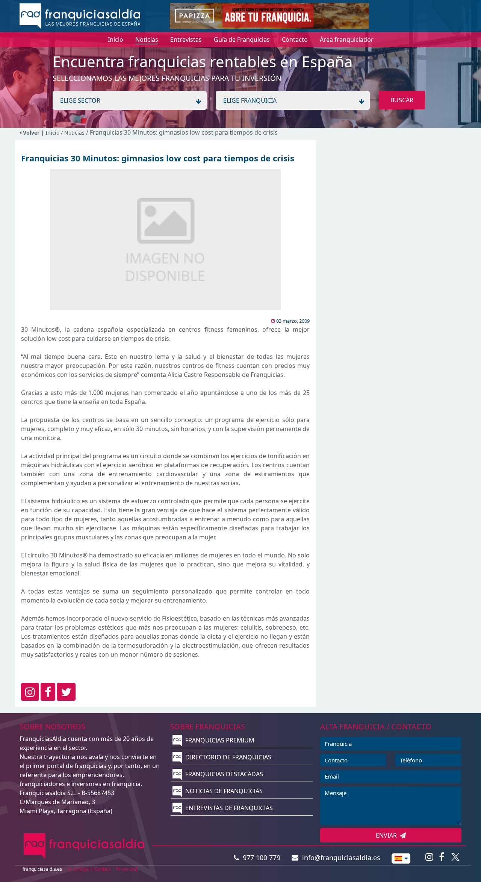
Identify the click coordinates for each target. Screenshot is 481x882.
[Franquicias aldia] (80, 15)
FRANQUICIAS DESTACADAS (223, 774)
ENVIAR (388, 835)
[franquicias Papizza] (269, 15)
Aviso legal (78, 869)
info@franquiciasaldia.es (339, 857)
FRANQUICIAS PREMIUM (219, 740)
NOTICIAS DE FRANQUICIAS (223, 791)
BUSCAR (401, 100)
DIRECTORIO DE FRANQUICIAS (227, 757)
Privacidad (127, 869)
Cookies (102, 869)
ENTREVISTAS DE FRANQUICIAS (228, 808)
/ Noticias (73, 132)
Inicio (52, 132)
